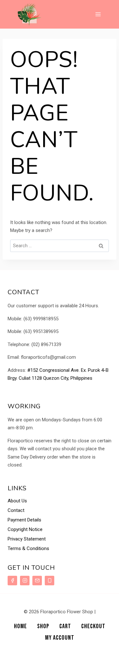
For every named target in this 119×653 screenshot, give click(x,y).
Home (20, 626)
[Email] (37, 580)
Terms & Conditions (28, 548)
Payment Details (24, 520)
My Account (59, 638)
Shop (43, 626)
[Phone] (49, 580)
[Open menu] (98, 14)
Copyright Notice (25, 529)
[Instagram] (25, 580)
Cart (65, 626)
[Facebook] (12, 580)
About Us (17, 501)
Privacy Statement (27, 539)
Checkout (93, 626)
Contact (16, 510)
